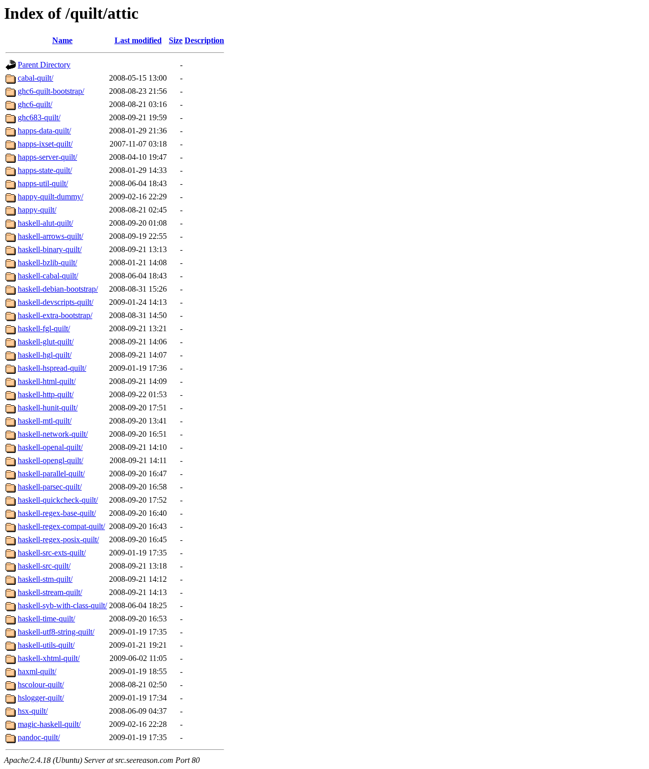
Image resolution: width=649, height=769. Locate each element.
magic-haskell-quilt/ (49, 724)
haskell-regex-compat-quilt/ (61, 526)
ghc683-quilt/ (39, 117)
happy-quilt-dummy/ (50, 196)
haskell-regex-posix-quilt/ (58, 539)
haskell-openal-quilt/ (50, 447)
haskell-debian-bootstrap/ (58, 289)
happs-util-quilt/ (43, 183)
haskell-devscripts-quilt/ (55, 302)
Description (204, 40)
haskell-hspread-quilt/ (52, 368)
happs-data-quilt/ (44, 130)
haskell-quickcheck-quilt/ (58, 500)
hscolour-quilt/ (41, 684)
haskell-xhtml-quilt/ (49, 658)
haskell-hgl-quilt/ (44, 355)
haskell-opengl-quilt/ (50, 460)
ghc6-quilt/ (35, 104)
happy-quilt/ (37, 209)
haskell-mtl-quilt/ (44, 420)
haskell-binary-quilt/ (50, 249)
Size (176, 40)
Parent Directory (44, 64)
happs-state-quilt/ (45, 170)
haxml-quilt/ (37, 671)
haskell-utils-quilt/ (46, 645)
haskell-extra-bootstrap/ (55, 315)
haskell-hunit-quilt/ (48, 407)
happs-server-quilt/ (47, 157)
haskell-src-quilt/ (44, 566)
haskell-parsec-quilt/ (50, 486)
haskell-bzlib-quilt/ (47, 262)
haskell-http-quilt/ (46, 394)
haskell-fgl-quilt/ (44, 328)
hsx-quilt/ (33, 711)
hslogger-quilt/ (41, 697)
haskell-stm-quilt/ (45, 579)
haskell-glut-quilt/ (46, 341)
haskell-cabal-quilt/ (48, 275)
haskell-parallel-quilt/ (51, 473)
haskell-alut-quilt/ (45, 223)
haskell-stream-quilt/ (50, 592)
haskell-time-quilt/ (46, 618)
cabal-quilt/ (35, 78)
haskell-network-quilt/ (53, 434)
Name (62, 40)
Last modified (138, 40)
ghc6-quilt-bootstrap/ (51, 91)
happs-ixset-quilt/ (45, 143)
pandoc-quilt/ (39, 737)
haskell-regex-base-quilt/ (57, 513)
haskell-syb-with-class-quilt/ (62, 605)
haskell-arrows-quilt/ (50, 236)
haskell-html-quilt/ (47, 381)
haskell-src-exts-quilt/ (52, 552)
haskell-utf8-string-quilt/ (56, 631)
